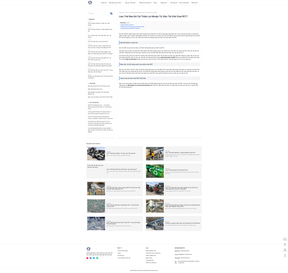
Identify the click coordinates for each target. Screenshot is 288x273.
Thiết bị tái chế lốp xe (145, 2)
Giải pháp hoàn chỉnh (115, 2)
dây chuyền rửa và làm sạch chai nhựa (139, 85)
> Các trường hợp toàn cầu (123, 257)
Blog (155, 2)
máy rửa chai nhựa (131, 59)
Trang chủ (103, 2)
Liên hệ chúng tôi (184, 2)
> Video (119, 253)
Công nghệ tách (150, 260)
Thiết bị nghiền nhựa (151, 255)
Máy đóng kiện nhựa (151, 250)
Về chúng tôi (173, 2)
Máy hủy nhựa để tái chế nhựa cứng (99, 86)
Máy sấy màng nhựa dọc (95, 89)
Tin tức (89, 21)
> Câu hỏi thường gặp (122, 250)
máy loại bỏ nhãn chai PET (168, 57)
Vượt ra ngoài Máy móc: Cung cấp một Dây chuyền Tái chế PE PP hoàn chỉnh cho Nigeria (100, 129)
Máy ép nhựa (149, 257)
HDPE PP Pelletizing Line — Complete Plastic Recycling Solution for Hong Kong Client (99, 106)
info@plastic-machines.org (185, 254)
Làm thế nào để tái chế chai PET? (98, 41)
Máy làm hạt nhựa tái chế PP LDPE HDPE (100, 97)
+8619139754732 (184, 250)
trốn (128, 22)
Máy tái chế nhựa (130, 2)
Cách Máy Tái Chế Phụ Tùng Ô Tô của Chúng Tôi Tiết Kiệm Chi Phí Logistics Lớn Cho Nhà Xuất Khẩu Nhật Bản (100, 123)
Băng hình (163, 2)
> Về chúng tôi (120, 255)
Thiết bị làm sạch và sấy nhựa (153, 253)
